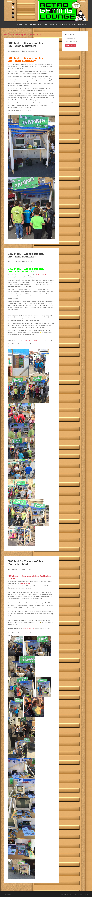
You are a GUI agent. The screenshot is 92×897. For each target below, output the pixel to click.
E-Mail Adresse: (70, 38)
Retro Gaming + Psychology (33, 24)
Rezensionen (53, 24)
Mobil (74, 24)
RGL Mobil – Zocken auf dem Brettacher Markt (26, 563)
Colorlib (74, 894)
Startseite (19, 24)
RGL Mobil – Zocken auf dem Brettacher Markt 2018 (26, 255)
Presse (45, 24)
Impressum (8, 894)
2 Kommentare (27, 569)
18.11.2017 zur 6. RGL (29, 629)
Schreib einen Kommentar (30, 51)
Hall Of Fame (82, 24)
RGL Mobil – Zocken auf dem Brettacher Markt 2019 (26, 44)
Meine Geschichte (65, 24)
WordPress (85, 894)
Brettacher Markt (41, 275)
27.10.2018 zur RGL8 (31, 341)
